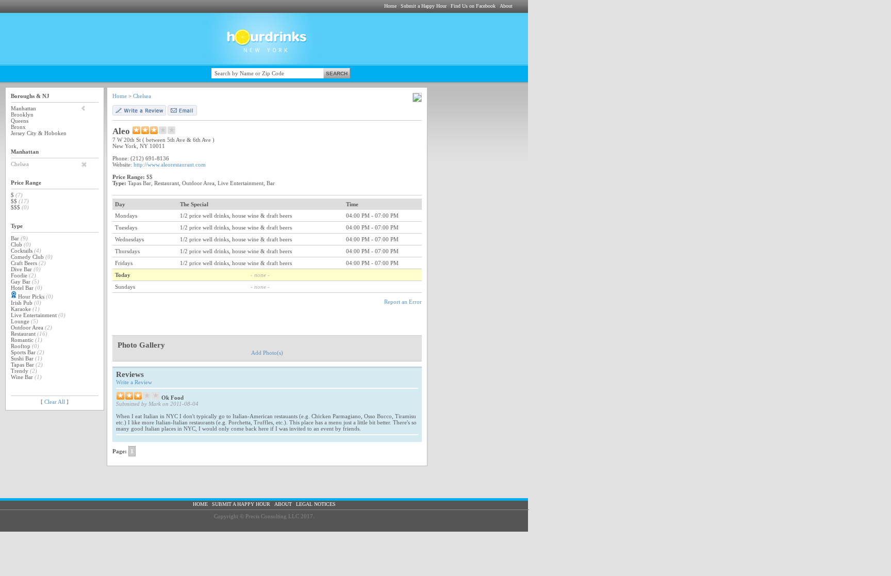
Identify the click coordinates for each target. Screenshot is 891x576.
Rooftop (20, 346)
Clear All (54, 402)
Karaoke (21, 309)
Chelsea (20, 164)
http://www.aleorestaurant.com (170, 164)
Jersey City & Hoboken (39, 133)
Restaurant (23, 334)
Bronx (18, 127)
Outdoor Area (27, 327)
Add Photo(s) (267, 353)
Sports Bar (23, 352)
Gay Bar (20, 281)
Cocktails (21, 251)
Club (16, 244)
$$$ (15, 207)
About (506, 6)
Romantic (22, 340)
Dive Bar (21, 269)
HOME (200, 504)
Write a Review (134, 382)
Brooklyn (22, 114)
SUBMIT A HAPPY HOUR (241, 504)
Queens (19, 121)
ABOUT (283, 504)
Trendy (19, 371)
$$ (14, 201)
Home (390, 6)
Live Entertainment (34, 315)
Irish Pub (21, 303)
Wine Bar (22, 377)
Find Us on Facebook (473, 6)
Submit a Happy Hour (424, 6)
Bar (15, 238)
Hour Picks (31, 296)
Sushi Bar (22, 358)
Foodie (19, 275)
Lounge (20, 321)
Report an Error (403, 302)
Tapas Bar (22, 364)
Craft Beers (24, 263)
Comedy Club (27, 257)
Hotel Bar (22, 288)
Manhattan (23, 108)
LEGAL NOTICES (316, 504)
